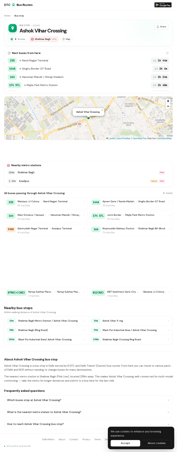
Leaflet (111, 138)
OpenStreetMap (164, 138)
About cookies (157, 443)
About (62, 439)
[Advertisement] (88, 150)
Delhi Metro (48, 439)
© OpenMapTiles (139, 138)
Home (7, 15)
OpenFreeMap (123, 138)
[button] (79, 124)
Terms (97, 439)
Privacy (86, 439)
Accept (125, 443)
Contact (73, 439)
